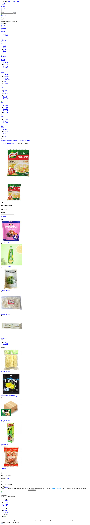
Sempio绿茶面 (4, 338)
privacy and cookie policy (56, 488)
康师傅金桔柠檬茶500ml (6, 266)
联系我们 (28, 140)
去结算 (7, 478)
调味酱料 (5, 119)
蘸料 (4, 47)
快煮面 (5, 129)
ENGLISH (16, 1)
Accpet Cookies (32, 489)
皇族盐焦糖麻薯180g (5, 242)
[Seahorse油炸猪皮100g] (11, 313)
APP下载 (3, 8)
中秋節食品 (3, 28)
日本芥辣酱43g (4, 444)
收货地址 (3, 4)
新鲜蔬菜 (5, 62)
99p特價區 (3, 40)
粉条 (4, 52)
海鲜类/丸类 (6, 76)
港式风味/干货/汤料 (12, 143)
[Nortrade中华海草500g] (11, 289)
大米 (4, 134)
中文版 (9, 1)
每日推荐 (5, 140)
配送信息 (5, 500)
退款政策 (5, 504)
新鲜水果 (5, 64)
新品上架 (3, 25)
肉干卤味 (5, 112)
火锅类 (19, 140)
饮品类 (2, 87)
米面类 (2, 127)
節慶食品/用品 (4, 57)
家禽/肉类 (5, 78)
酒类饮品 (5, 98)
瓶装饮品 (5, 93)
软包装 (5, 90)
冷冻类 (2, 72)
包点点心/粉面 (6, 79)
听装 (4, 92)
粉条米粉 (5, 131)
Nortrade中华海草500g (5, 290)
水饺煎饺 (5, 74)
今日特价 (23, 140)
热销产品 (10, 140)
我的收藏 (3, 6)
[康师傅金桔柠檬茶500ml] (11, 265)
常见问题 (5, 502)
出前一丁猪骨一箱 (5, 420)
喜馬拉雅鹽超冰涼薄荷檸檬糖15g (9, 396)
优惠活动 (5, 34)
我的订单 (3, 3)
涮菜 (4, 49)
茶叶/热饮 (5, 95)
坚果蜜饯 (5, 107)
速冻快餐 (5, 83)
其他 (4, 81)
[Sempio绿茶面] (11, 337)
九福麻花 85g (4, 468)
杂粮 (4, 136)
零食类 (2, 102)
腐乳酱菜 (5, 122)
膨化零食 (5, 110)
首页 (2, 140)
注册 (4, 15)
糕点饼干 (5, 109)
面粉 (4, 133)
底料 (4, 46)
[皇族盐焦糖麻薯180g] (11, 241)
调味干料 (5, 121)
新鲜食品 (3, 60)
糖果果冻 (5, 105)
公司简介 (5, 512)
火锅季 (2, 43)
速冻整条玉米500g (5, 371)
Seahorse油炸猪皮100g (5, 314)
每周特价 (5, 35)
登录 (2, 15)
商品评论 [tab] (5, 344)
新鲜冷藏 (5, 66)
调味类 (2, 116)
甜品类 (5, 97)
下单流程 (5, 506)
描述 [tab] (4, 342)
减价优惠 (3, 31)
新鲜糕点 (5, 67)
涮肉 (4, 51)
